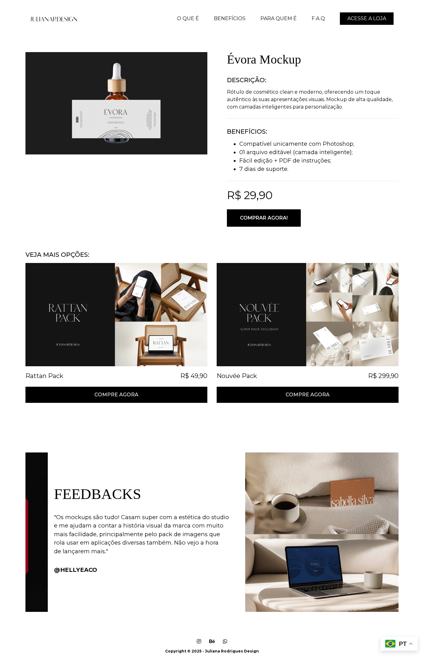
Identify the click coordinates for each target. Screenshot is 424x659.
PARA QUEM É (278, 18)
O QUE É (188, 18)
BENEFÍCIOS (230, 18)
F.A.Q (318, 18)
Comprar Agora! (264, 218)
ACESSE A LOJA (366, 18)
